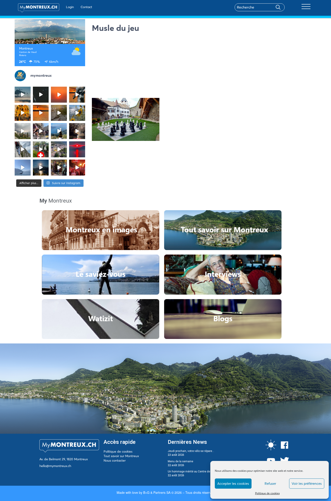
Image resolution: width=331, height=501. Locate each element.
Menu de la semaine (180, 461)
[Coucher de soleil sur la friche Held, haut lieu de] (59, 113)
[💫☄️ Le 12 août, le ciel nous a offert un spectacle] (41, 95)
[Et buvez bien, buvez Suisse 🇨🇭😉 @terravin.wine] (59, 131)
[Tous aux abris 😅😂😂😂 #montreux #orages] (23, 131)
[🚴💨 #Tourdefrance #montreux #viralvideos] (41, 131)
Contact (86, 7)
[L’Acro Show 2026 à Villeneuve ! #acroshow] (23, 95)
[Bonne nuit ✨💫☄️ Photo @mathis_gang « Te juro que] (41, 168)
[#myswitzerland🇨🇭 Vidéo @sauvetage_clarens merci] (77, 131)
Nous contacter (115, 460)
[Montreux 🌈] (77, 168)
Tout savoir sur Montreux (121, 456)
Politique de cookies (267, 493)
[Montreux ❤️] (59, 168)
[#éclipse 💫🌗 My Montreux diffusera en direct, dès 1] (41, 113)
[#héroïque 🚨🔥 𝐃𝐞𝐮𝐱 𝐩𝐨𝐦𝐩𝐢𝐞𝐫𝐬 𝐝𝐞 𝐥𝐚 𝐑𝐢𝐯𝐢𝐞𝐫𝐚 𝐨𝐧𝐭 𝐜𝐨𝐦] (23, 113)
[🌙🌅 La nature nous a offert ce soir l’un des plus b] (59, 95)
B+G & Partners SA (156, 492)
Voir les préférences (307, 483)
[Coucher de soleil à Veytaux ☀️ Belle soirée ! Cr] (77, 149)
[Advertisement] (204, 66)
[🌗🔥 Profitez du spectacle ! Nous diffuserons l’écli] (77, 95)
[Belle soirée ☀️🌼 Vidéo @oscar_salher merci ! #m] (77, 113)
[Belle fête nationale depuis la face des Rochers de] (23, 149)
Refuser (270, 483)
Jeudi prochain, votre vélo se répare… (191, 451)
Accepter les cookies (233, 483)
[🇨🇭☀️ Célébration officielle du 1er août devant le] (41, 149)
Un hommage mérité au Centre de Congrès (194, 471)
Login (70, 7)
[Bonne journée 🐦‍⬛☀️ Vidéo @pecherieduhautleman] (23, 168)
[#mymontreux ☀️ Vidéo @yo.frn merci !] (59, 149)
